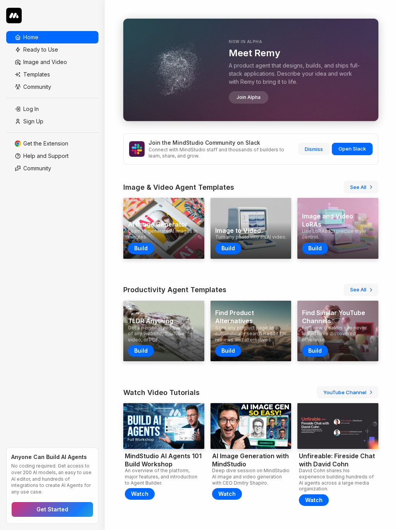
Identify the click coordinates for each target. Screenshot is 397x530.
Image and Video (45, 62)
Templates (36, 74)
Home (30, 37)
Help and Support (46, 155)
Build (141, 248)
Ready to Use (40, 49)
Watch (139, 493)
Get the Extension (45, 143)
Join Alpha (248, 97)
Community (37, 86)
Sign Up (33, 121)
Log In (31, 109)
